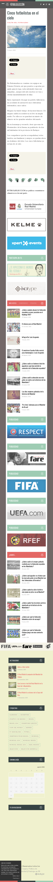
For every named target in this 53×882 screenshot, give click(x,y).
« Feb (10, 799)
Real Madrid (34, 745)
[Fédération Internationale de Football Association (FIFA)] (26, 492)
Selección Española (29, 749)
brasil (31, 719)
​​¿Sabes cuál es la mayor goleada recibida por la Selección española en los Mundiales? (33, 564)
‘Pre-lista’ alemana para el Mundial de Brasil (33, 405)
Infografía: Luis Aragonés (30, 337)
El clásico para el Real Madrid (31, 323)
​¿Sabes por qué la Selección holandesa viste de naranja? (31, 617)
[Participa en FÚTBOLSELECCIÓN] (26, 276)
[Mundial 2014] (42, 182)
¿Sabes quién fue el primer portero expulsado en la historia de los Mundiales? (34, 605)
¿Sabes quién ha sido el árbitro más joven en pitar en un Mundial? (33, 590)
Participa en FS (34, 871)
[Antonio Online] (10, 182)
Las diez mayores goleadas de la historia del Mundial (32, 392)
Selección (14, 749)
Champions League (29, 723)
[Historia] (30, 182)
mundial (35, 736)
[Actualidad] (23, 182)
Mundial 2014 (15, 740)
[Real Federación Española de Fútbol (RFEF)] (26, 546)
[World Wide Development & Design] (26, 295)
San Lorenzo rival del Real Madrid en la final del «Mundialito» (30, 684)
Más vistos (12, 303)
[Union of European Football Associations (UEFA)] (26, 519)
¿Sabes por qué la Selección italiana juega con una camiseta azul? (32, 632)
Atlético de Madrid (18, 719)
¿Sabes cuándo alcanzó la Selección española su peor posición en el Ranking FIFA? (34, 312)
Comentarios (23, 303)
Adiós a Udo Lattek (23, 667)
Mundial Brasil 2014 (18, 745)
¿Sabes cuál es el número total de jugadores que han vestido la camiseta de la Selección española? (34, 365)
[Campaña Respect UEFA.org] (26, 438)
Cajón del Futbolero (17, 23)
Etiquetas (33, 303)
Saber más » (16, 876)
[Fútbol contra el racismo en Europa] (26, 465)
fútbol (27, 732)
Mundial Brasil (29, 740)
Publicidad (23, 871)
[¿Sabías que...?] (36, 182)
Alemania (13, 715)
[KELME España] (26, 231)
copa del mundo (16, 728)
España (29, 728)
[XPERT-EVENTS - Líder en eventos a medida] (26, 249)
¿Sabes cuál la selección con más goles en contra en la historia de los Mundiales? (34, 379)
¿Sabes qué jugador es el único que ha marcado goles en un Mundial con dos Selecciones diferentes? (34, 578)
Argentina (24, 715)
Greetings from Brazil (19, 736)
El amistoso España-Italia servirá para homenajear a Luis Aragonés (33, 351)
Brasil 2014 (14, 723)
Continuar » (16, 878)
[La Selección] (17, 182)
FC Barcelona (15, 732)
